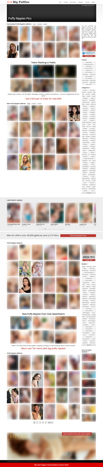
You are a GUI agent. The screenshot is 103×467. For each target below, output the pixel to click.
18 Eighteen (48, 135)
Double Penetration (86, 122)
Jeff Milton (85, 324)
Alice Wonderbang (89, 272)
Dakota (93, 294)
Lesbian (85, 144)
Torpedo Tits (92, 184)
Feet (94, 124)
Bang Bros (60, 307)
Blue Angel (92, 288)
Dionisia (93, 300)
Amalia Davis (89, 278)
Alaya (84, 268)
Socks (93, 176)
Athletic (93, 94)
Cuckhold (92, 116)
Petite (94, 160)
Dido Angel (85, 300)
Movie (84, 150)
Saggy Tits (84, 170)
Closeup (85, 114)
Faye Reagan (86, 312)
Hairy (83, 136)
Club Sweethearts (12, 119)
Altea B (9, 38)
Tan (83, 180)
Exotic (89, 124)
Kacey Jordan (89, 328)
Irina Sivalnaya (91, 320)
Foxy (93, 312)
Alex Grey (92, 268)
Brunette (85, 110)
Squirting (93, 178)
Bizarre (87, 104)
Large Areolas (86, 142)
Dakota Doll (92, 296)
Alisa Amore (85, 274)
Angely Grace (86, 282)
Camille (84, 290)
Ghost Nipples (92, 130)
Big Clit (92, 98)
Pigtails (92, 162)
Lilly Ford (92, 340)
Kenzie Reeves (86, 338)
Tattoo (93, 180)
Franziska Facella (86, 314)
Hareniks (35, 417)
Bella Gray (35, 256)
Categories (80, 2)
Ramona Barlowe (60, 134)
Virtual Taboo (61, 384)
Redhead (85, 168)
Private (71, 39)
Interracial (92, 138)
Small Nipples (91, 174)
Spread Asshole (86, 178)
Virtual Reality (92, 188)
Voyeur (85, 190)
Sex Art (40, 119)
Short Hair (92, 172)
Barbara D (88, 286)
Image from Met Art (89, 5)
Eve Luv (93, 306)
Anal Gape (92, 90)
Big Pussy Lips (86, 102)
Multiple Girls (92, 150)
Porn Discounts (88, 72)
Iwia (84, 322)
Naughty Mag (73, 307)
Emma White (23, 416)
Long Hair (85, 146)
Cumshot (85, 118)
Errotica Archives (12, 39)
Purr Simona (23, 273)
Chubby (85, 112)
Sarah (22, 38)
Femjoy (59, 151)
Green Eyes (85, 134)
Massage (92, 146)
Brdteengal (88, 66)
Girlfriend (92, 132)
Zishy (22, 55)
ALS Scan (35, 151)
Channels (87, 2)
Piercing (85, 162)
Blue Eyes (85, 108)
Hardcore (93, 136)
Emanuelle (85, 304)
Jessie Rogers (89, 326)
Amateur (85, 90)
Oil (89, 154)
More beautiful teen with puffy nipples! (76, 434)
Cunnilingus (92, 118)
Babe (83, 96)
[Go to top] (99, 462)
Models (93, 2)
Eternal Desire (49, 168)
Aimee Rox (89, 266)
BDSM (88, 96)
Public (92, 164)
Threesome (85, 184)
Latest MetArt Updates (14, 200)
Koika (93, 338)
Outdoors (93, 154)
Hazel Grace (35, 38)
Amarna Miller (48, 416)
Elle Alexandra (85, 302)
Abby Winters (24, 258)
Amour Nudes (85, 80)
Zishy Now (92, 74)
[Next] (94, 216)
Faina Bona (89, 308)
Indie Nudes (89, 62)
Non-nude (84, 154)
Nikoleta (34, 119)
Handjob (88, 136)
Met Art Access (88, 68)
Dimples (92, 120)
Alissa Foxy (72, 367)
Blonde (85, 106)
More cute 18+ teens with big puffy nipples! (43, 348)
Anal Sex (84, 92)
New (60, 2)
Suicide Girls (60, 55)
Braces (92, 108)
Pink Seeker (85, 74)
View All (89, 193)
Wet (93, 190)
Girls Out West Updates (87, 351)
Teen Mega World (37, 55)
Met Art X (11, 368)
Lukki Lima (92, 342)
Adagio (83, 266)
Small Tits (85, 176)
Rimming (92, 168)
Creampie (85, 116)
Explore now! (88, 56)
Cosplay (92, 114)
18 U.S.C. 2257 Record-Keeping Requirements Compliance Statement (35, 461)
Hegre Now (89, 70)
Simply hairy (92, 82)
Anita (93, 282)
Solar (46, 273)
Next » (50, 422)
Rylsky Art (52, 151)
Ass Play (88, 94)
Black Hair (93, 104)
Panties (92, 156)
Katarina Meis (89, 330)
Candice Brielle (91, 290)
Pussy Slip (93, 166)
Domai (22, 135)
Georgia (93, 314)
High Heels (85, 138)
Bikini (83, 104)
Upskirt (93, 186)
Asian (94, 92)
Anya (83, 284)
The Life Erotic (12, 135)
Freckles (92, 128)
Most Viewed (73, 2)
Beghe (93, 286)
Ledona (85, 340)
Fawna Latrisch (88, 310)
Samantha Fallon (48, 38)
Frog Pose (84, 130)
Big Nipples (92, 100)
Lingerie (92, 144)
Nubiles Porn (11, 55)
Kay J (84, 334)
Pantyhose (84, 160)
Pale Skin (85, 156)
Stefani (46, 54)
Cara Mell (92, 292)
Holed (10, 258)
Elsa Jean (93, 302)
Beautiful (85, 98)
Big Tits (93, 102)
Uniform (88, 186)
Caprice (85, 292)
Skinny (84, 174)
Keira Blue (91, 334)
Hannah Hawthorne (91, 316)
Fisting (93, 126)
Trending (66, 2)
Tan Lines (88, 180)
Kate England (86, 332)
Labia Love (85, 82)
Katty (46, 151)
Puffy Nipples (85, 166)
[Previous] (9, 216)
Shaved (85, 172)
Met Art (47, 39)
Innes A (84, 320)
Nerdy (85, 152)
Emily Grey (92, 304)
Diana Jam (84, 298)
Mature (93, 148)
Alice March (92, 270)
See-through (92, 170)
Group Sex (92, 134)
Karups (22, 274)
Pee (90, 160)
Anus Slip (89, 92)
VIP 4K (59, 258)
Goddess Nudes (36, 39)
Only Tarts (35, 384)
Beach (93, 96)
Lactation (93, 140)
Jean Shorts (85, 140)
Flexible (85, 128)
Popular (45, 24)
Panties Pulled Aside (89, 158)
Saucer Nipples (88, 76)
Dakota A (85, 296)
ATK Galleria (73, 55)
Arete (88, 284)
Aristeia (93, 284)
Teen (84, 182)
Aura (59, 133)
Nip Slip (92, 152)
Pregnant (85, 164)
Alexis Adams (85, 270)
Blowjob (92, 106)
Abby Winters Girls (89, 64)
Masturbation (86, 148)
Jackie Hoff (72, 54)
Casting (92, 110)
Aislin (94, 266)
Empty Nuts (93, 80)
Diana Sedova (92, 298)
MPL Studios (23, 39)
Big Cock (85, 100)
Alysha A (92, 276)
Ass (83, 94)
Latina (93, 142)
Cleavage (92, 112)
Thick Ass (92, 182)
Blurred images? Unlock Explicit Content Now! (51, 465)
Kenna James (89, 336)
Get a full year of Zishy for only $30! (43, 98)
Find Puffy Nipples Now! (78, 236)
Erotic (84, 124)
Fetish (83, 126)
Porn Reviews (89, 78)
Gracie (83, 316)
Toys (83, 186)
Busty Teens (89, 84)
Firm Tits (89, 126)
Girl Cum (85, 132)
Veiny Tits (84, 188)
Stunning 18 (11, 151)
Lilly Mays (85, 342)
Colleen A (85, 294)
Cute (85, 120)
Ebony (94, 122)
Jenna (93, 324)
